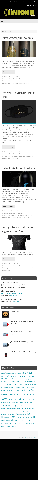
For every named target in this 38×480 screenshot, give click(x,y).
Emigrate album (23, 379)
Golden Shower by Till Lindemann (17, 38)
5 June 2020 (16, 211)
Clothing (6, 268)
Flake (25, 381)
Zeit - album (8, 426)
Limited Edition (19, 384)
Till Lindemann (19, 79)
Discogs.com (13, 295)
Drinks (12, 81)
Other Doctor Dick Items (20, 81)
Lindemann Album (10, 387)
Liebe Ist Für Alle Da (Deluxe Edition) (12, 293)
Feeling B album (17, 381)
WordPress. (33, 437)
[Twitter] (30, 5)
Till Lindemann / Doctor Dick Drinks (20, 83)
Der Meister (7, 76)
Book (4, 373)
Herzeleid (32, 381)
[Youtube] (28, 5)
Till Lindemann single (23, 417)
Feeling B (6, 381)
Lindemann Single (20, 387)
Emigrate (12, 379)
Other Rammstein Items (20, 390)
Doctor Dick (12, 79)
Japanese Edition (6, 384)
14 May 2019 (16, 263)
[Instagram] (33, 5)
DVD (4, 379)
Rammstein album (18, 399)
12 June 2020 (16, 76)
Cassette (19, 373)
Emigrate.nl (19, 1)
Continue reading (8, 72)
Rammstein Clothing (23, 402)
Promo (17, 394)
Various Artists (20, 424)
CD (27, 373)
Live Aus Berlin (30, 387)
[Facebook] (35, 5)
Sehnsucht (12, 414)
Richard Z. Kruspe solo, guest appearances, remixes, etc (17, 411)
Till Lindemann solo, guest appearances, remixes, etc (18, 420)
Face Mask (12, 156)
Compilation (16, 376)
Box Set (11, 373)
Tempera (27, 437)
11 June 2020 (16, 151)
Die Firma (25, 376)
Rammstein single (11, 405)
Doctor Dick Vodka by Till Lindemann (19, 168)
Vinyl (29, 423)
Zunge (14, 426)
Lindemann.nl (12, 1)
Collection (6, 79)
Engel (31, 379)
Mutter (4, 390)
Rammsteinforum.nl (27, 1)
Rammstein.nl (4, 1)
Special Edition (22, 414)
